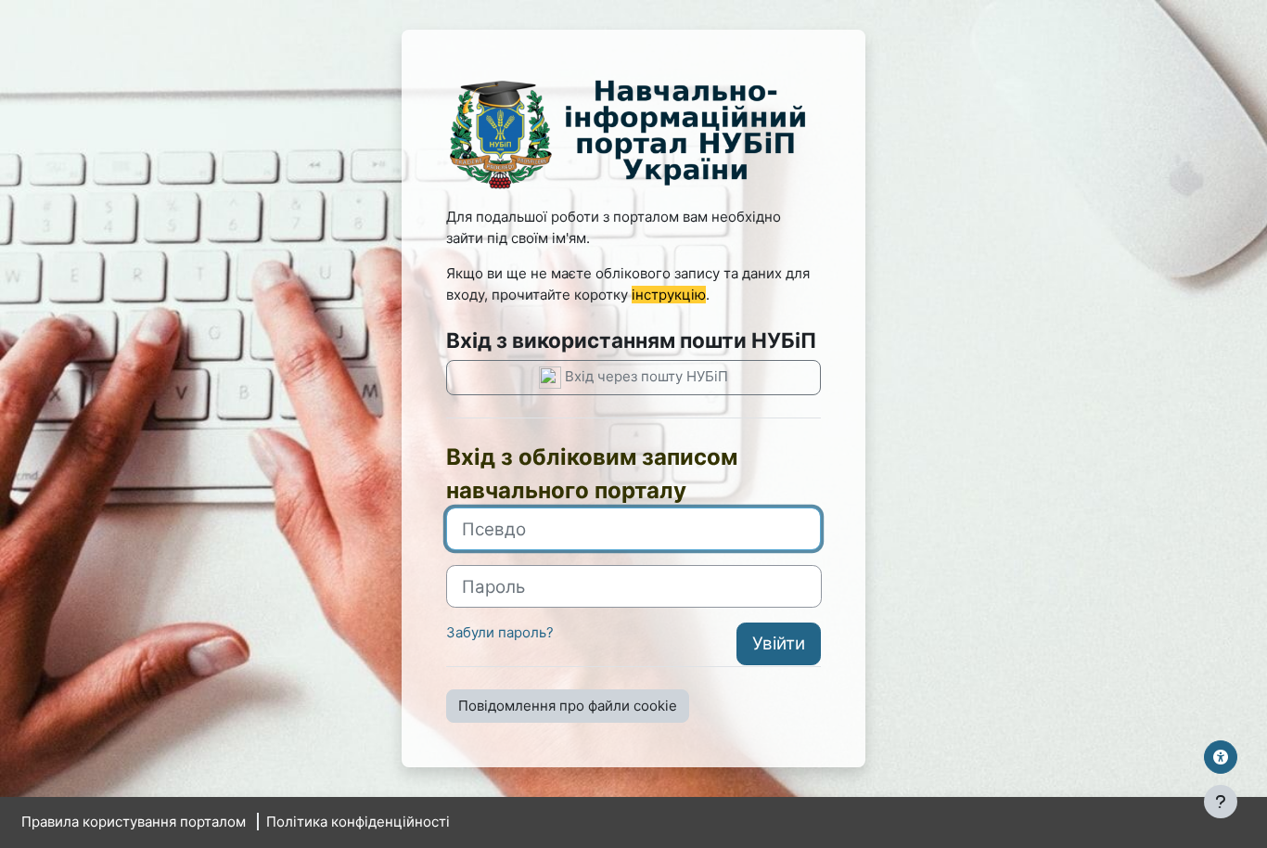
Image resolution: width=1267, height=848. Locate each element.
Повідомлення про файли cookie (567, 705)
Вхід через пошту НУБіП (644, 376)
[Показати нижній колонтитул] (1220, 801)
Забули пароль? (500, 632)
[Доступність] (1220, 757)
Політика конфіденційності (358, 821)
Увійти (778, 643)
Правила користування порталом (133, 821)
